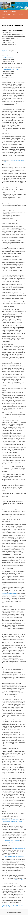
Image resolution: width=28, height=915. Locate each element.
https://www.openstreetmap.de (18, 848)
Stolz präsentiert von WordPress (14, 912)
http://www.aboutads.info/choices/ (9, 593)
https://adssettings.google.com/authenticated (12, 821)
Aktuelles (21, 14)
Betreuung (15, 14)
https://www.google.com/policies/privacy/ (11, 819)
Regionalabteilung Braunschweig (11, 69)
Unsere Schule (13, 11)
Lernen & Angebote (6, 14)
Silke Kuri (4, 50)
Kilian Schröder (6, 52)
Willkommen (4, 11)
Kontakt (4, 17)
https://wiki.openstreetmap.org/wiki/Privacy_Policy (13, 856)
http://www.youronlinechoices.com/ (9, 595)
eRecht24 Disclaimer (14, 160)
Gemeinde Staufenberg (8, 58)
